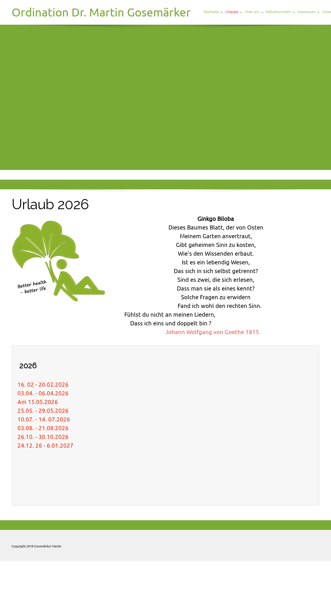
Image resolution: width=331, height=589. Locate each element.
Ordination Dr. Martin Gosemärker (101, 12)
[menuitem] (211, 12)
